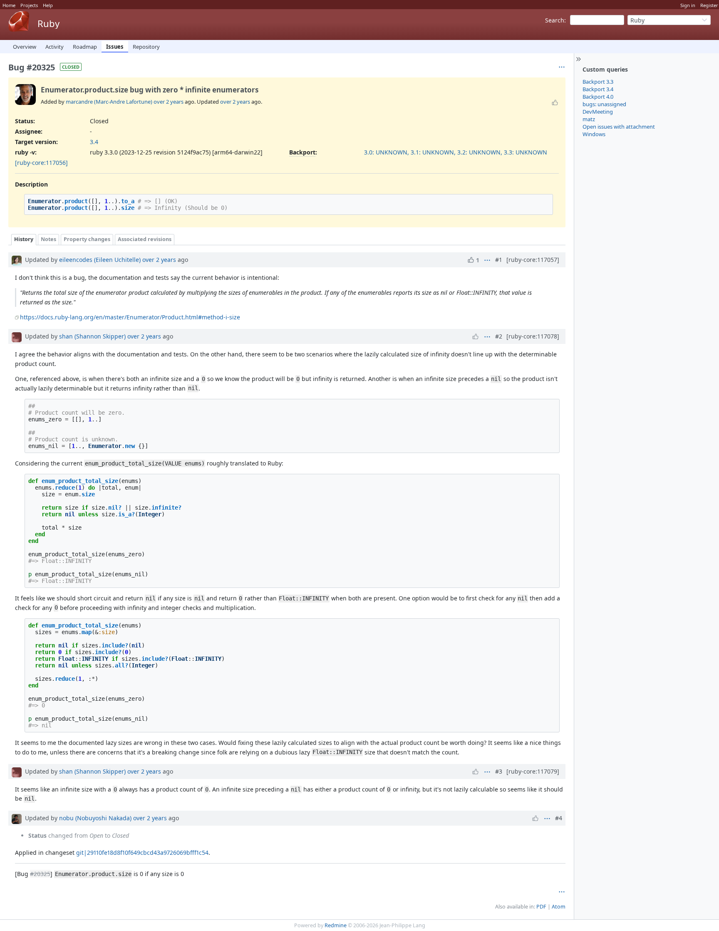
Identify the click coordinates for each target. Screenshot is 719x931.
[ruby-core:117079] (532, 771)
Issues (115, 46)
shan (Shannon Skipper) (92, 336)
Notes (48, 239)
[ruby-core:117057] (532, 260)
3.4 (94, 142)
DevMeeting (598, 111)
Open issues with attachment (619, 126)
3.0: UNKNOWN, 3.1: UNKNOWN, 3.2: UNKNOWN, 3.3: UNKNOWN (455, 152)
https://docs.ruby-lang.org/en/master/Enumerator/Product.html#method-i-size (130, 317)
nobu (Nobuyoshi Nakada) (95, 818)
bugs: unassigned (604, 104)
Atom (558, 906)
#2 (498, 336)
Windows (594, 134)
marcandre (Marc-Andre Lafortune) (109, 101)
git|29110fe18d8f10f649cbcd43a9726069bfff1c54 (142, 852)
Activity (54, 46)
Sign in (687, 5)
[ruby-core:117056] (41, 163)
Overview (24, 46)
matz (589, 119)
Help (48, 5)
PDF (541, 906)
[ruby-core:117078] (532, 336)
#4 (558, 818)
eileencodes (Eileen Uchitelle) (100, 260)
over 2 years (168, 101)
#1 (498, 260)
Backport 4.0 (598, 96)
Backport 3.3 (598, 81)
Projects (29, 5)
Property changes (87, 239)
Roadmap (85, 46)
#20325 (40, 874)
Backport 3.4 (598, 89)
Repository (146, 46)
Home (8, 5)
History (23, 239)
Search (554, 20)
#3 (498, 771)
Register (709, 5)
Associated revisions (144, 239)
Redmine (336, 925)
